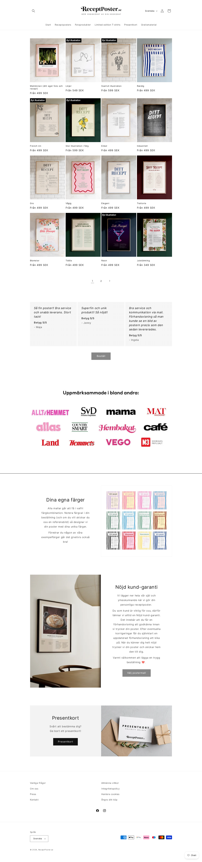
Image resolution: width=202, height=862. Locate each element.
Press (33, 794)
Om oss (34, 788)
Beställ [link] (101, 356)
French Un (35, 146)
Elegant (105, 203)
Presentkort (65, 741)
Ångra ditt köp (109, 799)
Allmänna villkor (110, 783)
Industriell (142, 146)
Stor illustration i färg (77, 146)
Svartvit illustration (111, 86)
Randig (140, 86)
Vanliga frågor (38, 783)
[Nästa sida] (109, 280)
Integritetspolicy (110, 788)
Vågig (68, 203)
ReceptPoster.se (45, 850)
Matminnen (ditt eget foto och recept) (46, 87)
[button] (33, 10)
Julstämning (143, 260)
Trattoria (141, 203)
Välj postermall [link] (136, 672)
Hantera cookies (110, 794)
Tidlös (69, 260)
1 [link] (92, 280)
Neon (104, 260)
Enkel (104, 146)
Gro (32, 203)
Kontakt (34, 799)
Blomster (34, 260)
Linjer (69, 86)
